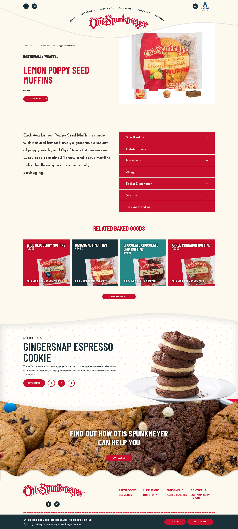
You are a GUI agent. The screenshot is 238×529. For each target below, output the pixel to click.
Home (27, 46)
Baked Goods (36, 46)
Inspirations (151, 490)
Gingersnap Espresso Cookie (68, 352)
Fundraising (175, 490)
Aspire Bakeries (177, 495)
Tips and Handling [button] (138, 207)
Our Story (150, 495)
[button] (65, 98)
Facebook (26, 6)
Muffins (47, 46)
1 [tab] (51, 383)
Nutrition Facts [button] (136, 149)
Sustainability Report (200, 496)
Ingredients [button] (133, 160)
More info (77, 524)
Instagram (34, 6)
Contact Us (119, 458)
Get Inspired (34, 383)
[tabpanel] (119, 352)
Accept (175, 522)
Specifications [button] (135, 137)
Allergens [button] (132, 172)
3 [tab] (71, 383)
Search (195, 6)
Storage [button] (131, 195)
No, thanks (200, 522)
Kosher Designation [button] (139, 183)
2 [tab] (61, 383)
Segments (125, 495)
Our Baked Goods (119, 296)
